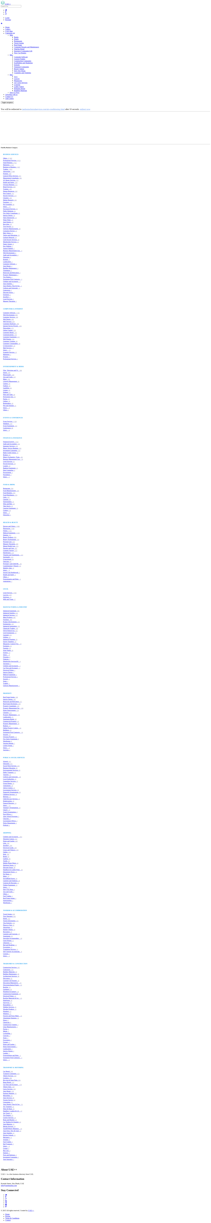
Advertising (9, 171)
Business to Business (11, 167)
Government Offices (10, 821)
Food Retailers (9, 493)
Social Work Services (11, 766)
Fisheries (6, 659)
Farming (7, 648)
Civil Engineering (10, 633)
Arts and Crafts (9, 377)
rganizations (7, 581)
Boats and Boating (10, 1120)
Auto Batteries (8, 1124)
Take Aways (8, 506)
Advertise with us (11, 95)
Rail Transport (8, 1144)
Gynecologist (8, 559)
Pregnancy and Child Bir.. (12, 564)
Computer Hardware (11, 324)
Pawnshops (7, 475)
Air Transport (8, 1106)
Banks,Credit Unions (10, 453)
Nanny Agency (8, 244)
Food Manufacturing (11, 491)
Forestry (6, 1042)
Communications (10, 335)
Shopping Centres (10, 839)
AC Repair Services (10, 180)
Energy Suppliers (9, 641)
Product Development (11, 622)
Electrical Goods (10, 848)
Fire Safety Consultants (11, 213)
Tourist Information (11, 921)
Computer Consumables (11, 343)
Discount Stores (9, 292)
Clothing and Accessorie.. (12, 281)
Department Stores (10, 872)
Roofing (7, 987)
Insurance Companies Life (23, 51)
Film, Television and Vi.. (12, 370)
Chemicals (7, 1022)
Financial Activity (10, 442)
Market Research (10, 200)
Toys (15, 77)
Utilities (6, 637)
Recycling (7, 224)
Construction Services (11, 967)
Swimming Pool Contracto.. (12, 279)
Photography (8, 375)
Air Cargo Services (20, 83)
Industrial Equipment (11, 611)
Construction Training (10, 1024)
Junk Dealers (8, 222)
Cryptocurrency (9, 346)
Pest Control (8, 193)
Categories (9, 33)
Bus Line (6, 1150)
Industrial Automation (11, 626)
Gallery (7, 29)
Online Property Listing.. (12, 728)
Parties (6, 399)
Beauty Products (9, 537)
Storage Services (10, 196)
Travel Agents (19, 43)
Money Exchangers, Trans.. (13, 457)
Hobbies (7, 392)
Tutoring (7, 775)
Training (7, 189)
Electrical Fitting (9, 670)
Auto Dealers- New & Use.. (12, 286)
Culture (6, 401)
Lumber (6, 1053)
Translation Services (10, 949)
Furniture (7, 202)
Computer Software (21, 57)
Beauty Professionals (11, 539)
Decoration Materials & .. (12, 983)
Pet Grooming (8, 204)
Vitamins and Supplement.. (13, 555)
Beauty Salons (19, 69)
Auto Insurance (8, 1159)
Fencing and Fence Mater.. (12, 1016)
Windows (7, 1013)
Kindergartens (8, 801)
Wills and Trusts (9, 599)
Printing (7, 174)
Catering (7, 499)
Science (6, 652)
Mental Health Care (10, 546)
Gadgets (6, 859)
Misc (11, 35)
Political (6, 825)
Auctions (6, 750)
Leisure (6, 390)
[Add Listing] (1, 23)
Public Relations (9, 211)
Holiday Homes (9, 929)
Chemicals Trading (10, 628)
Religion (7, 797)
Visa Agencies (9, 923)
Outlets (7, 852)
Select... (7, 207)
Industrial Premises (10, 639)
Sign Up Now (14, 93)
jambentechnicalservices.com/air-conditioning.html (43, 109)
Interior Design (9, 215)
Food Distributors (10, 495)
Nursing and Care (10, 548)
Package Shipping (10, 1093)
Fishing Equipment (10, 885)
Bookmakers (8, 403)
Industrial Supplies (10, 613)
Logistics (7, 1078)
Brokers (6, 455)
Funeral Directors (9, 803)
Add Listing (9, 98)
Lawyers (7, 595)
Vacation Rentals (9, 743)
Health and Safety (10, 182)
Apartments (8, 936)
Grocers (17, 79)
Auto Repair (7, 266)
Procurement (8, 472)
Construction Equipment (12, 994)
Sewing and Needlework (11, 572)
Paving (6, 1029)
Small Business (10, 163)
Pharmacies (18, 81)
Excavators (7, 1040)
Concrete (6, 1035)
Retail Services (9, 187)
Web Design (8, 319)
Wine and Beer (9, 504)
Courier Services (9, 1117)
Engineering (8, 624)
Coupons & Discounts (11, 883)
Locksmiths (7, 1033)
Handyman (7, 1000)
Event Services (10, 421)
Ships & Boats (8, 1109)
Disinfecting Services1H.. (12, 661)
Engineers (7, 295)
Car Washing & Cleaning (12, 1122)
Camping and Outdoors (11, 881)
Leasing (6, 466)
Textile (6, 861)
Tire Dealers (7, 277)
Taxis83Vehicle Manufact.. (12, 1128)
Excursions (7, 947)
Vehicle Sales (8, 1087)
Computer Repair (10, 332)
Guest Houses (8, 940)
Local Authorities (9, 779)
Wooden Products (9, 1009)
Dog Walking (8, 246)
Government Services (11, 790)
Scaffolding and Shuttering (23, 63)
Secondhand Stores (10, 878)
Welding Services (9, 1007)
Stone (5, 681)
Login (7, 18)
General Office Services (12, 176)
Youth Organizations (10, 812)
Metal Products (9, 617)
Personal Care (9, 542)
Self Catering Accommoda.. (12, 951)
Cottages (6, 954)
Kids (6, 854)
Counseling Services (10, 781)
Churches (6, 819)
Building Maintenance (10, 268)
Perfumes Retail (19, 89)
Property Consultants (11, 706)
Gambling (7, 388)
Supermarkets (8, 502)
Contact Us (9, 96)
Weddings (7, 424)
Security (6, 679)
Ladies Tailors (19, 87)
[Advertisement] (67, 127)
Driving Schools (9, 1135)
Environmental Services (11, 770)
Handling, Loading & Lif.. (12, 1111)
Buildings (7, 730)
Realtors (7, 726)
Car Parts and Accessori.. (11, 668)
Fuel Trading (8, 896)
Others (7, 158)
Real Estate (18, 45)
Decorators (7, 978)
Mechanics (7, 1137)
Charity (6, 810)
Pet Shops (7, 874)
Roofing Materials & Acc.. (12, 998)
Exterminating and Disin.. (12, 579)
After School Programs (11, 816)
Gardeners (7, 989)
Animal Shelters (9, 248)
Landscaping (8, 262)
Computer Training (10, 341)
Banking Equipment (10, 468)
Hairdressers (8, 553)
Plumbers (7, 1011)
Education (7, 257)
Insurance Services (10, 446)
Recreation (7, 932)
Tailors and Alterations (11, 235)
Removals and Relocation (11, 273)
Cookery (7, 510)
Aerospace (7, 663)
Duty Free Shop (9, 889)
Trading (7, 169)
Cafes (6, 497)
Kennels (6, 259)
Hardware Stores (9, 865)
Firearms (6, 657)
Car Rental (8, 1071)
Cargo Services (9, 1089)
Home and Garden (10, 841)
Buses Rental (8, 1082)
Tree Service (8, 226)
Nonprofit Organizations (12, 792)
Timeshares (7, 270)
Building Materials (20, 91)
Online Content (9, 330)
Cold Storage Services (11, 240)
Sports (6, 372)
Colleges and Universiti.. (11, 288)
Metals (6, 1031)
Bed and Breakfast (10, 945)
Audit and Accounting (10, 255)
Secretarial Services (10, 209)
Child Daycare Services (11, 799)
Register (8, 20)
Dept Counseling (9, 470)
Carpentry (7, 635)
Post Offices (7, 814)
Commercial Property (11, 721)
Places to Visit (8, 925)
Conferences (8, 428)
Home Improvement (11, 710)
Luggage (17, 85)
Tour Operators (9, 916)
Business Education (10, 768)
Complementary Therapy (12, 566)
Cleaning (7, 198)
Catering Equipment (10, 508)
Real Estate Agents (10, 697)
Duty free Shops (19, 71)
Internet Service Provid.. (12, 326)
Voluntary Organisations (11, 808)
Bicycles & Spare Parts (12, 1080)
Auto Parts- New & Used (12, 1131)
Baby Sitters (8, 233)
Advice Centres (9, 788)
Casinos (6, 383)
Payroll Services (9, 464)
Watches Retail (19, 49)
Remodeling (8, 1005)
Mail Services (8, 348)
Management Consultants (12, 178)
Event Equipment (10, 426)
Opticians (7, 561)
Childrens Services (10, 794)
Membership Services (11, 242)
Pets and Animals (9, 405)
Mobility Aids (8, 568)
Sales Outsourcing (10, 218)
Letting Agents (8, 745)
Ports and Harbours (10, 1155)
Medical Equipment (11, 533)
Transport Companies (21, 67)
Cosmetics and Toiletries (22, 73)
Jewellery (7, 297)
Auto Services (8, 1098)
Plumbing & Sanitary (11, 991)
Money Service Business (12, 448)
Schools (17, 65)
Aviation (6, 1139)
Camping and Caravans (11, 934)
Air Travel (7, 1113)
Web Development (9, 253)
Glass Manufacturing (10, 1027)
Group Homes (8, 783)
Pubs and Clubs (9, 394)
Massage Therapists (10, 301)
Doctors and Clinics (11, 526)
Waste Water (8, 220)
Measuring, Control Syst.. (12, 644)
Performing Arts (9, 397)
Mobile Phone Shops (10, 863)
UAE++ (31, 1210)
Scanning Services (10, 352)
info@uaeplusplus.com (9, 1185)
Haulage (6, 1153)
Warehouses (7, 741)
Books (6, 856)
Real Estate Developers (12, 704)
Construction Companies (22, 61)
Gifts (6, 843)
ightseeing (7, 943)
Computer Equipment (11, 337)
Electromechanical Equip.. (12, 985)
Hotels (16, 39)
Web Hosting (8, 339)
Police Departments (10, 823)
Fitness (7, 531)
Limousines (8, 1102)
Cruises (6, 1148)
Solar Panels (8, 650)
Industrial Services (10, 615)
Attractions (7, 927)
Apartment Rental (9, 719)
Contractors (7, 290)
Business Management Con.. (12, 251)
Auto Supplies (8, 284)
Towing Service (9, 1100)
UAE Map (9, 31)
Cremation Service (10, 231)
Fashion (6, 386)
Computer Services (10, 317)
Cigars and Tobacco (10, 850)
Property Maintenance (10, 275)
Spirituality (8, 557)
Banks (16, 37)
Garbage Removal (10, 237)
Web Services (9, 321)
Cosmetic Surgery (10, 550)
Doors (5, 1020)
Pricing (7, 1216)
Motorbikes (8, 1095)
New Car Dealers (20, 53)
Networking (8, 328)
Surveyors (7, 1002)
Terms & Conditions (12, 1218)
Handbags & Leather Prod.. (13, 870)
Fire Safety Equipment (11, 739)
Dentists (7, 535)
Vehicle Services (9, 1076)
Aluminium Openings (11, 1018)
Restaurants (18, 41)
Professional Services (12, 160)
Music (6, 379)
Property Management (11, 723)
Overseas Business (10, 185)
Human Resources (10, 191)
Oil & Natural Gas (10, 630)
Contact (8, 1220)
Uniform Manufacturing (11, 229)
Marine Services (9, 1126)
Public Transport (9, 772)
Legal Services (8, 299)
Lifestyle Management (11, 381)
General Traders (19, 59)
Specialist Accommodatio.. (12, 938)
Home (7, 27)
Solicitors (7, 597)
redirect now (84, 109)
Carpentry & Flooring (11, 980)
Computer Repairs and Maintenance (26, 47)
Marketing (8, 165)
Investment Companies (11, 450)
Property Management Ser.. (13, 708)
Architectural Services (11, 976)
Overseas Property (10, 737)
